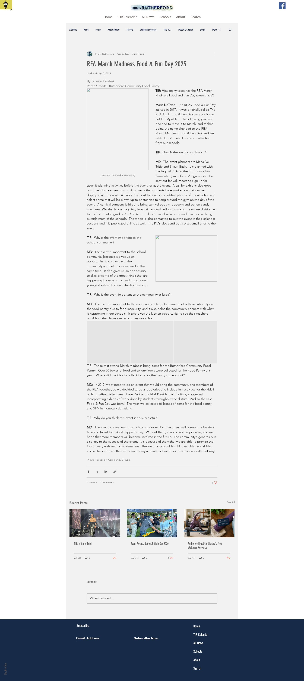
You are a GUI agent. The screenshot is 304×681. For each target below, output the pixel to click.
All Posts (73, 29)
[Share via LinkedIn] (105, 471)
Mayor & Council (185, 29)
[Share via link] (114, 471)
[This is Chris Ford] (94, 523)
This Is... (167, 29)
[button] (230, 29)
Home (196, 626)
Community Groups (148, 29)
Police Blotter (113, 29)
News (86, 29)
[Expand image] (108, 342)
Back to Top (5, 669)
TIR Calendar (200, 635)
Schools (129, 29)
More (214, 29)
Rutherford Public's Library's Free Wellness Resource (205, 545)
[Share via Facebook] (88, 471)
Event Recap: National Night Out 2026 (150, 544)
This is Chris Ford (82, 544)
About (196, 660)
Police (98, 29)
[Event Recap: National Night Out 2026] (152, 523)
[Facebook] (282, 5)
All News (198, 643)
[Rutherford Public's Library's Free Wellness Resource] (209, 523)
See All (231, 502)
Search (197, 668)
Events (202, 29)
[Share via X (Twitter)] (97, 471)
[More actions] (215, 54)
